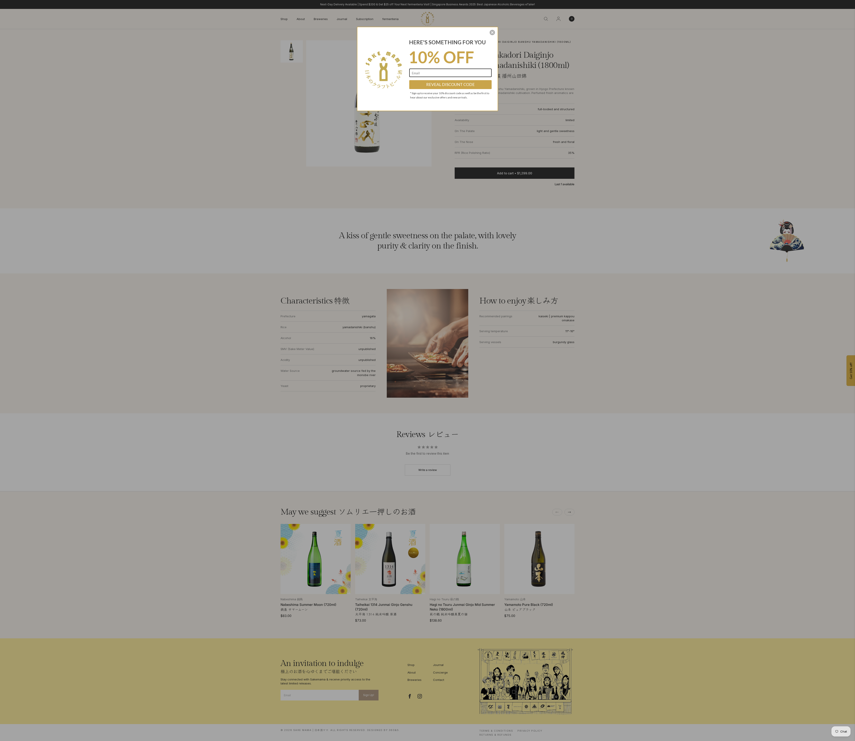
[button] (492, 32)
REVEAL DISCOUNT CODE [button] (450, 84)
